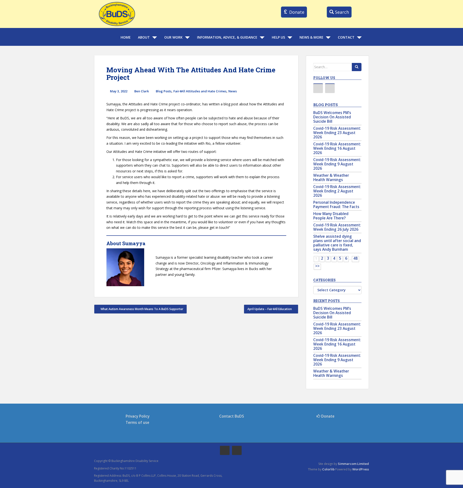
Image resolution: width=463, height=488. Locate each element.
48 (355, 258)
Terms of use (137, 422)
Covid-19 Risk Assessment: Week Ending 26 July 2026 (337, 227)
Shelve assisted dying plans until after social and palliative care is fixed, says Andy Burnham (337, 243)
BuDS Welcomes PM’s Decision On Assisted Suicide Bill (332, 117)
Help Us (278, 37)
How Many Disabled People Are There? (330, 216)
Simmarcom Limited (353, 463)
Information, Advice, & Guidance (227, 37)
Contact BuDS (231, 416)
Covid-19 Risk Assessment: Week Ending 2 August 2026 (337, 191)
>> (317, 266)
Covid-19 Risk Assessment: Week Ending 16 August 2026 (337, 148)
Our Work (173, 37)
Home (126, 37)
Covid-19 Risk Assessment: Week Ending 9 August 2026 (337, 164)
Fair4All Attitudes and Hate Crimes (199, 91)
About (144, 37)
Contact (346, 37)
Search (341, 12)
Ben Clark (141, 91)
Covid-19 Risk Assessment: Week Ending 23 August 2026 (337, 133)
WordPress (360, 469)
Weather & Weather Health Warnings (331, 177)
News (232, 91)
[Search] (356, 67)
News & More (311, 37)
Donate (296, 12)
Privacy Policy (138, 416)
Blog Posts (163, 91)
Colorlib (328, 469)
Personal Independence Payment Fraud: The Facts (336, 204)
